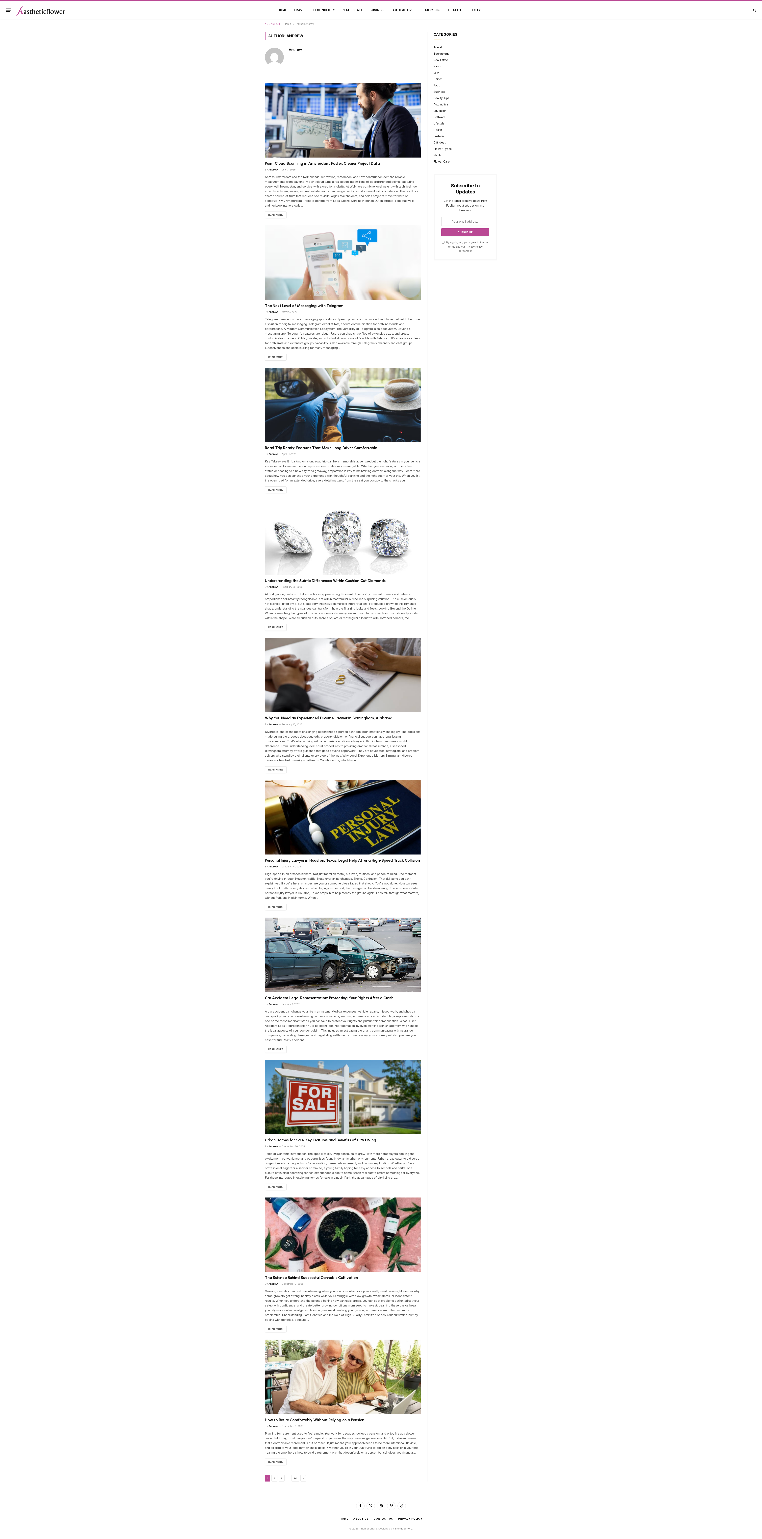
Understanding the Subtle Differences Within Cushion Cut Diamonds (325, 580)
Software (439, 117)
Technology (324, 10)
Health (454, 10)
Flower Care (442, 161)
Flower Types (443, 148)
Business (378, 10)
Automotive (403, 10)
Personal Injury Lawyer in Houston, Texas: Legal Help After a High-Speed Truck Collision (342, 860)
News (437, 66)
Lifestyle (476, 10)
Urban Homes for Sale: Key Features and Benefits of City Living (320, 1140)
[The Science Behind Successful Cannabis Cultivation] (343, 1234)
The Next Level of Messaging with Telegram (304, 305)
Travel (300, 10)
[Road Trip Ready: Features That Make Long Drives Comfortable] (343, 405)
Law (436, 72)
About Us (361, 1518)
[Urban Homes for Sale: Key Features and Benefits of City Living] (343, 1097)
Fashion (439, 136)
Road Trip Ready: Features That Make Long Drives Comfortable (321, 447)
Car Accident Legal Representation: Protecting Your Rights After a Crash (329, 997)
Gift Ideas (440, 142)
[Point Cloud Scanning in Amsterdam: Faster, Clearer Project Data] (343, 120)
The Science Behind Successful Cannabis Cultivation (311, 1277)
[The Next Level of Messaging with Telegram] (343, 262)
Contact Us (383, 1518)
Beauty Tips (431, 10)
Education (440, 110)
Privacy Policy (474, 246)
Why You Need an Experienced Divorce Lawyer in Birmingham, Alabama (328, 718)
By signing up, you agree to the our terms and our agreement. (467, 246)
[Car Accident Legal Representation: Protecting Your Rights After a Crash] (343, 955)
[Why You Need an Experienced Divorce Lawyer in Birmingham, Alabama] (343, 675)
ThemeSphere (403, 1528)
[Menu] (8, 10)
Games (438, 79)
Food (437, 85)
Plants (437, 155)
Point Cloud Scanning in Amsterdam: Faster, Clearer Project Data (322, 163)
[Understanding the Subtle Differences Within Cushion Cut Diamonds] (343, 537)
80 (295, 1478)
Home (282, 10)
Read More (275, 214)
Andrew (295, 50)
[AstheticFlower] (40, 10)
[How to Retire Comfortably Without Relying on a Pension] (343, 1377)
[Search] (754, 10)
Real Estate (352, 10)
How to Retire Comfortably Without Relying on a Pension (314, 1419)
